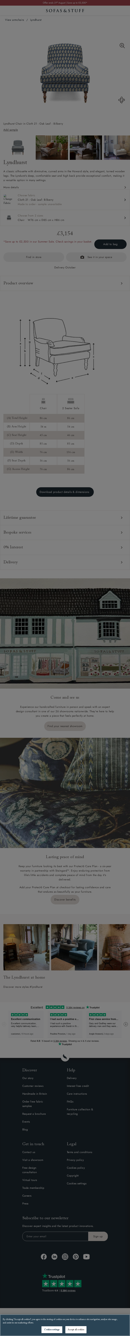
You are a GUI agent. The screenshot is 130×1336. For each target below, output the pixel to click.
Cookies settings (51, 1330)
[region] (65, 1325)
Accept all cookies (76, 1330)
